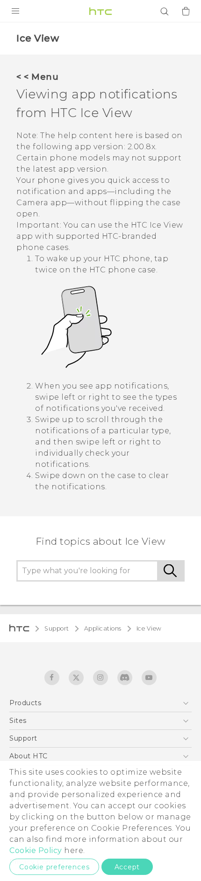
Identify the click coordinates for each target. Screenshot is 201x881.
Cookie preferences (54, 867)
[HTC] (100, 11)
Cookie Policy (35, 850)
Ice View (149, 628)
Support (56, 628)
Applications (103, 628)
